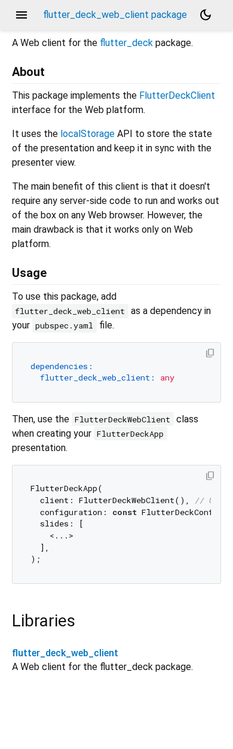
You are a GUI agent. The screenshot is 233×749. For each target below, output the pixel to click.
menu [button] (21, 15)
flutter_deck (126, 42)
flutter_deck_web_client (65, 653)
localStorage (87, 133)
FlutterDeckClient (177, 95)
